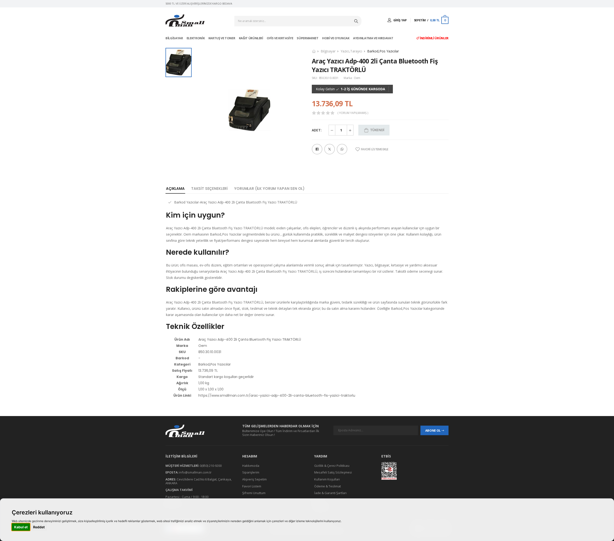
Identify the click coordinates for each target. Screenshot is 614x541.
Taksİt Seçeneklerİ (209, 188)
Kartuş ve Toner (222, 38)
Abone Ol (433, 430)
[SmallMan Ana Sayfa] (185, 20)
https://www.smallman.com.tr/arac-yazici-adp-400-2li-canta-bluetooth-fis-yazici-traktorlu (276, 395)
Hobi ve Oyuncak (336, 38)
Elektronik (196, 38)
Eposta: (171, 472)
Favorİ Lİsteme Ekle (374, 149)
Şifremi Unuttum (254, 493)
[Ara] (356, 21)
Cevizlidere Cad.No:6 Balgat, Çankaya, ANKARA (198, 481)
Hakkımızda (250, 465)
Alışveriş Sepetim (254, 479)
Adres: (170, 479)
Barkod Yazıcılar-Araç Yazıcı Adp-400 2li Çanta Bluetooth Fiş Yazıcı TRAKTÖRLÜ (235, 202)
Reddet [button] (39, 527)
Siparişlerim (250, 472)
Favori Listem (251, 486)
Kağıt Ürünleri (251, 38)
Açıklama (175, 188)
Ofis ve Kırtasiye (280, 38)
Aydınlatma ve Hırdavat (373, 38)
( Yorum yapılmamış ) (352, 113)
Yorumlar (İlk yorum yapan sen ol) (269, 188)
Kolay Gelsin (325, 89)
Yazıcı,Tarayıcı (351, 51)
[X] (329, 149)
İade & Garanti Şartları (330, 493)
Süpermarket (308, 38)
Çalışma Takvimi (179, 490)
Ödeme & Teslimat (327, 486)
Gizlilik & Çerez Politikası (331, 465)
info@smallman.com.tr (195, 472)
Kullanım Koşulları (327, 479)
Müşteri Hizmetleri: (182, 465)
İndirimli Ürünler (434, 38)
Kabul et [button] (21, 527)
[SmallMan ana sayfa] (199, 430)
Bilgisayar (174, 38)
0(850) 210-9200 (211, 465)
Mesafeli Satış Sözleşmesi (333, 472)
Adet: (317, 130)
